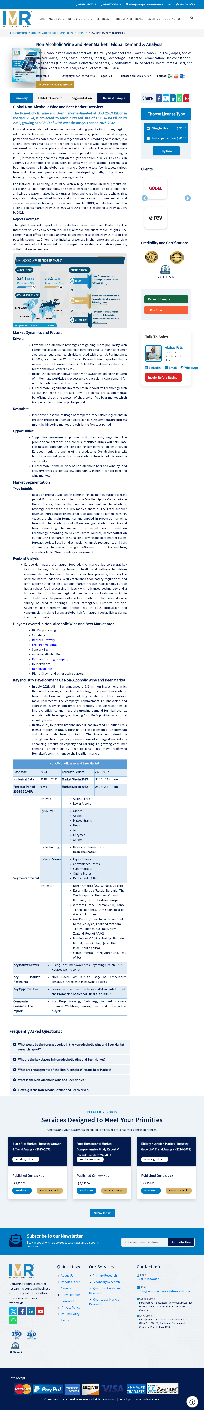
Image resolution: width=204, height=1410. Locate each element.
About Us (55, 19)
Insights (152, 19)
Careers (66, 1288)
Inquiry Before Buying (162, 377)
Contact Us (68, 1301)
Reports (80, 32)
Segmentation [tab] (82, 98)
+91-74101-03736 (87, 4)
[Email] (186, 98)
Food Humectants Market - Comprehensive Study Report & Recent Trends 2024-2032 (98, 1149)
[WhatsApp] (179, 98)
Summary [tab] (21, 98)
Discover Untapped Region (55, 84)
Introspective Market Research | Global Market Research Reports (41, 32)
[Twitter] (166, 98)
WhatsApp (191, 368)
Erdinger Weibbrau (44, 645)
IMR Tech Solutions (148, 1399)
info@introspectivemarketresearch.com (165, 1291)
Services (103, 19)
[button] (145, 198)
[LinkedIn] (173, 98)
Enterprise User (168, 138)
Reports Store (79, 19)
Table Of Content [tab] (50, 98)
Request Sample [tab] (114, 98)
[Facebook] (159, 98)
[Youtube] (40, 1311)
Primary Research (105, 1275)
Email (173, 368)
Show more (102, 1213)
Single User (168, 128)
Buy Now (166, 151)
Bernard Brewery (43, 640)
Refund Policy (70, 1314)
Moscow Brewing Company (50, 659)
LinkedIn (155, 368)
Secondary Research (106, 1282)
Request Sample (159, 299)
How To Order (70, 1295)
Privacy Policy (70, 1307)
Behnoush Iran (42, 669)
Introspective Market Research (71, 1399)
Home (41, 19)
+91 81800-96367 (149, 1279)
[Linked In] (31, 1311)
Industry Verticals (129, 19)
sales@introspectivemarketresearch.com (150, 4)
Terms (65, 1320)
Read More (22, 1190)
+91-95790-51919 (112, 4)
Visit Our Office (187, 4)
